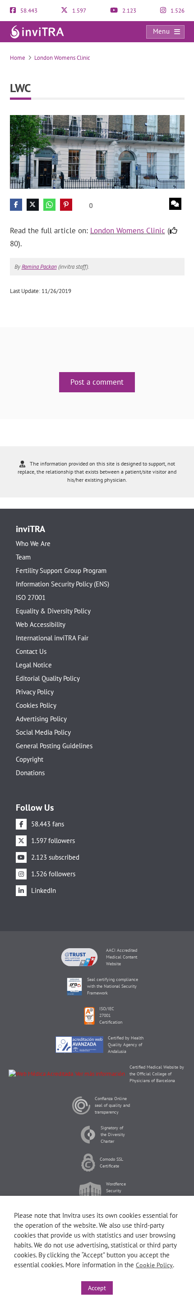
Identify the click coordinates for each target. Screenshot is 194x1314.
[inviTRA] (37, 31)
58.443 (28, 10)
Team (23, 557)
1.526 (177, 10)
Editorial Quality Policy (48, 678)
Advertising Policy (41, 718)
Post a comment (97, 382)
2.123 (128, 10)
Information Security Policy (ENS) (62, 584)
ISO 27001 (31, 597)
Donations (30, 772)
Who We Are (33, 543)
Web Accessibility (40, 624)
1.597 (78, 10)
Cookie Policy (154, 1265)
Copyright (29, 759)
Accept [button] (97, 1288)
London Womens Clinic (62, 58)
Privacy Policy (35, 691)
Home (17, 58)
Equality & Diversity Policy (53, 611)
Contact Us (31, 651)
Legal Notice (34, 664)
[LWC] (97, 151)
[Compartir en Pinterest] (66, 205)
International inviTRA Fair (52, 638)
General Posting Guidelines (54, 745)
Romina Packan (39, 267)
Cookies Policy (36, 705)
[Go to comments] (175, 204)
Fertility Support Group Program (61, 570)
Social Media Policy (43, 732)
